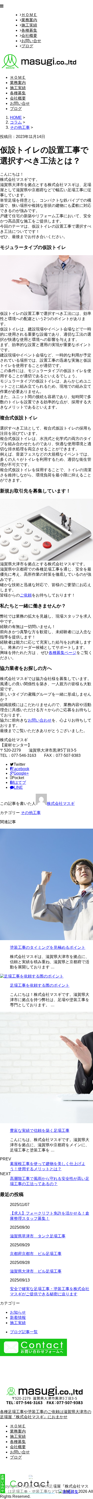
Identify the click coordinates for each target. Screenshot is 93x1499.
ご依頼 (26, 595)
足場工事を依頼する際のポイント (39, 985)
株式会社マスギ (61, 803)
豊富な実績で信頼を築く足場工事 (39, 1130)
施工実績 (29, 25)
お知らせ (18, 1312)
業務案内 (29, 20)
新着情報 (18, 1317)
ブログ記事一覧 (24, 1332)
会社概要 (29, 35)
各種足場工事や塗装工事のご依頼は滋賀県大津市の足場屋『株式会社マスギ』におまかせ (45, 1414)
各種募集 (29, 30)
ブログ (27, 46)
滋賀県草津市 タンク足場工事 (37, 1236)
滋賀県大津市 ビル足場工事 (36, 1271)
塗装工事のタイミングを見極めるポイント (47, 947)
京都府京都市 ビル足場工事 (36, 1254)
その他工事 (20, 127)
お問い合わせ (40, 720)
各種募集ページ (62, 653)
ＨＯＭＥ (29, 15)
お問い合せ (31, 41)
